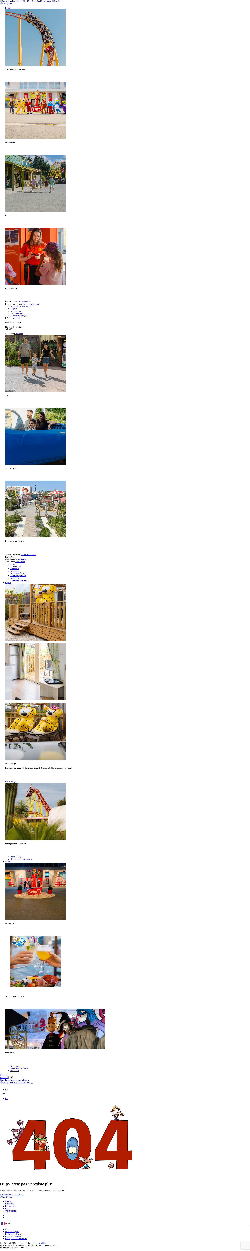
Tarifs (12, 564)
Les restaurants (24, 302)
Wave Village (10, 782)
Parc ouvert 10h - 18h (21, 1)
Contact (8, 1201)
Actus (7, 861)
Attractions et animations (20, 306)
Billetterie (4, 1075)
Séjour (8, 583)
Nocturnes (14, 1066)
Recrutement (10, 1206)
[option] (127, 1089)
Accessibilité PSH (17, 573)
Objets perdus (11, 1211)
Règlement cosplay (13, 1236)
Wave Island (36, 1)
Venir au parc (15, 566)
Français (8, 1223)
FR (11, 1078)
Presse (7, 1208)
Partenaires (9, 1204)
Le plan (13, 309)
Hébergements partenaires (21, 859)
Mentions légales (12, 1231)
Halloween (14, 1071)
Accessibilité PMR (28, 554)
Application (20, 561)
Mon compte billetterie (50, 1)
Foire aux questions (18, 576)
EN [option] (6, 1089)
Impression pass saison (19, 580)
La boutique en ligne (31, 304)
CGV (7, 1229)
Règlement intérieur (13, 1234)
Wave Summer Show (19, 1068)
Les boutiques (16, 311)
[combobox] (125, 1223)
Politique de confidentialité (16, 1238)
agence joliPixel (41, 1243)
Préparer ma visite (12, 318)
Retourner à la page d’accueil (12, 1195)
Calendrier (18, 334)
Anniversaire (21, 559)
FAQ (12, 557)
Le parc (8, 8)
